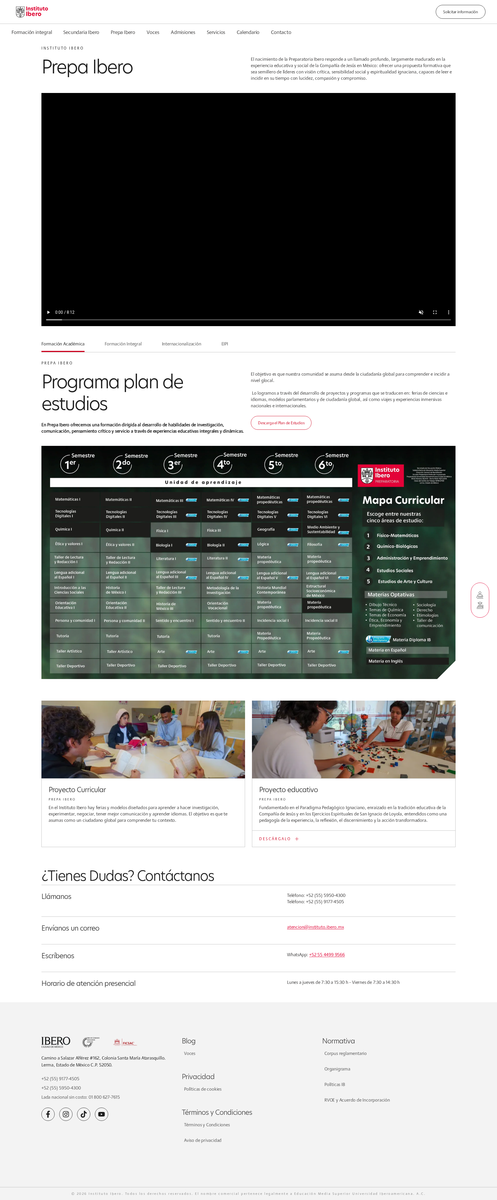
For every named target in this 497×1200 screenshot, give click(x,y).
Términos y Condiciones (207, 1124)
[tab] (63, 346)
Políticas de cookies (202, 1089)
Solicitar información (460, 12)
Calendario (248, 31)
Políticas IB (334, 1084)
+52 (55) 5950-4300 (61, 1088)
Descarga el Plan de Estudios (281, 423)
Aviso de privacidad (202, 1140)
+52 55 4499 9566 (327, 954)
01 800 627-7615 (104, 1097)
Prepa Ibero (123, 31)
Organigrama (337, 1069)
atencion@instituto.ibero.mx (315, 927)
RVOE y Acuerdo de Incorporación (357, 1100)
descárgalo (275, 839)
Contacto (281, 31)
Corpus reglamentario (345, 1053)
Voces (153, 31)
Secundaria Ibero (81, 31)
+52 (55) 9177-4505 (60, 1078)
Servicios (216, 31)
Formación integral (32, 31)
